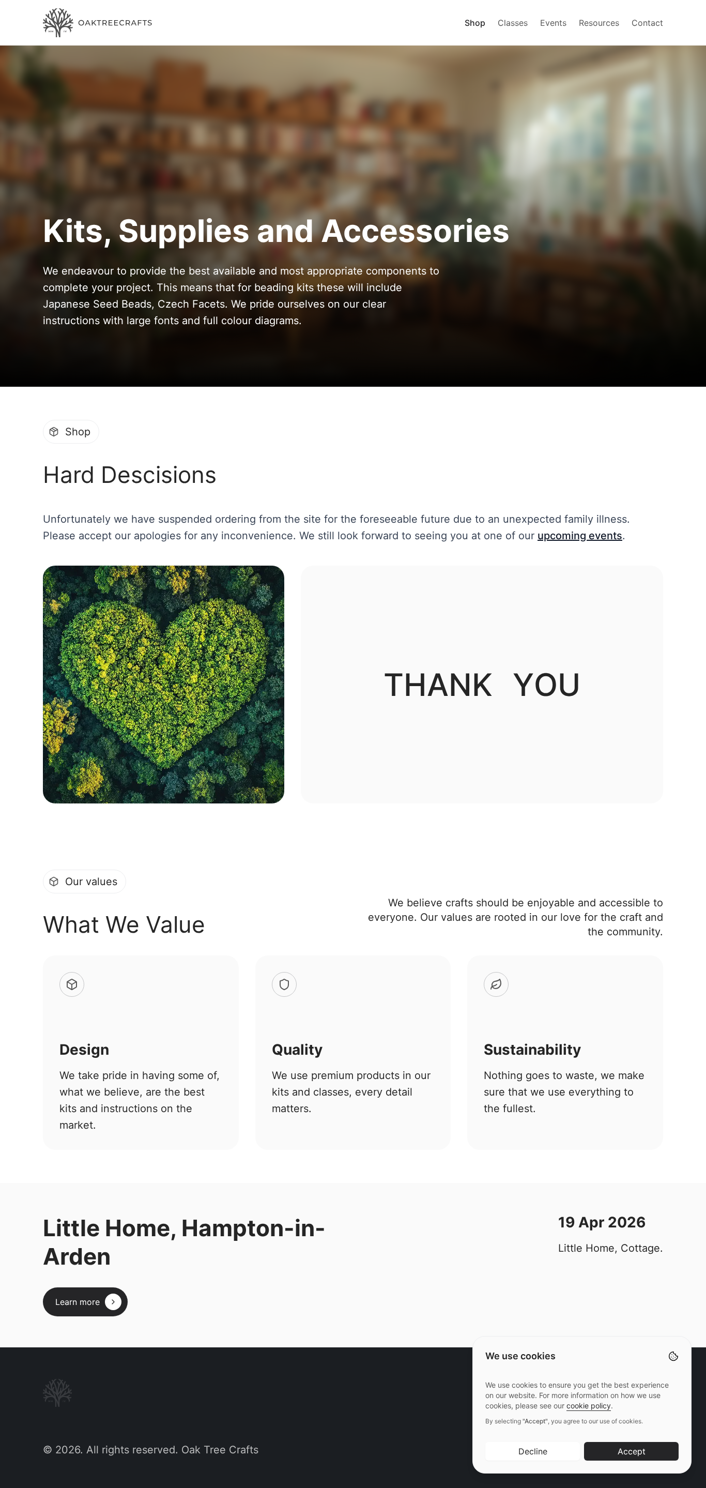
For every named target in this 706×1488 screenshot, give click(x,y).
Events (553, 23)
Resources (599, 23)
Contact (647, 23)
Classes (513, 23)
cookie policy (588, 1405)
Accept (632, 1451)
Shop (475, 23)
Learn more (77, 1302)
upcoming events (580, 535)
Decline (532, 1451)
